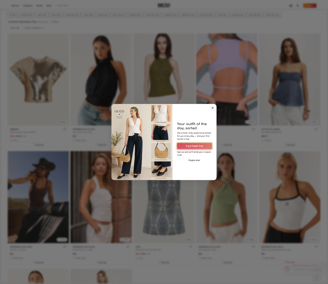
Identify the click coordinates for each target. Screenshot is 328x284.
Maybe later (194, 160)
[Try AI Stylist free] (141, 142)
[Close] (212, 107)
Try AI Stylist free (194, 146)
